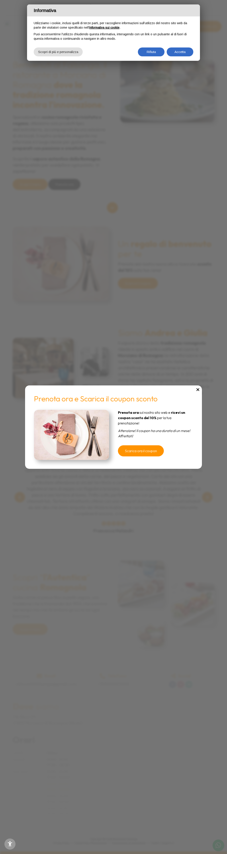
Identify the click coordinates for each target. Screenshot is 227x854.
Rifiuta (151, 52)
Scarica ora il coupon (141, 451)
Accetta (180, 52)
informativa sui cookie (104, 27)
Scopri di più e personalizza (58, 52)
